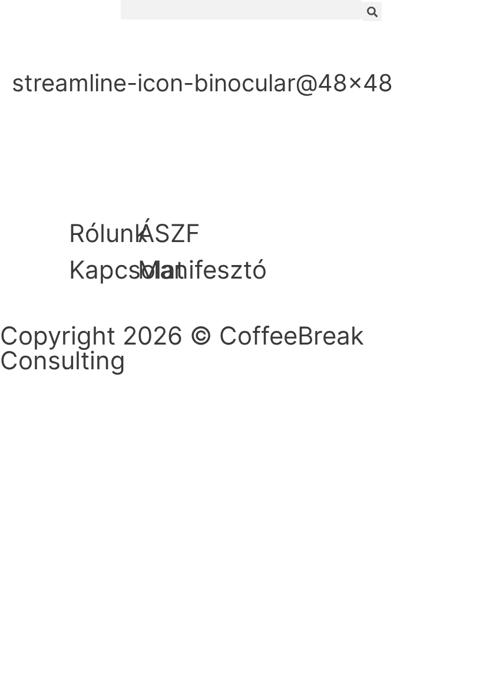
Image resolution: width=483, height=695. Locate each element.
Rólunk (108, 233)
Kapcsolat (126, 269)
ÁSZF (169, 233)
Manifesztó (202, 269)
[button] (241, 9)
